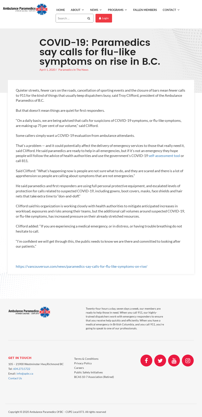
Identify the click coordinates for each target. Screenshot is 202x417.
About (75, 9)
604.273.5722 (21, 368)
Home (60, 9)
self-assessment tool (164, 155)
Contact (169, 9)
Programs (115, 9)
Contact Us (15, 378)
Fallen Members (145, 9)
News (94, 9)
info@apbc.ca (25, 373)
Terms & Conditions (86, 358)
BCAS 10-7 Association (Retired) (94, 376)
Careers (79, 367)
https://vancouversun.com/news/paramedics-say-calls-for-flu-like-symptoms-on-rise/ (81, 266)
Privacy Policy (83, 363)
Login (105, 18)
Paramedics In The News (73, 69)
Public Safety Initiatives (88, 372)
